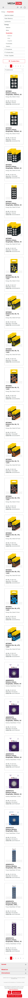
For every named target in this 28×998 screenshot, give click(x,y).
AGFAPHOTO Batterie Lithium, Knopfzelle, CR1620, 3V (13, 682)
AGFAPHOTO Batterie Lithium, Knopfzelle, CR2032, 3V (14, 939)
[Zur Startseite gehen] (14, 3)
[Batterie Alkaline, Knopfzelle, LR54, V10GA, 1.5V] (14, 891)
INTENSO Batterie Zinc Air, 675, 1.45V (13, 608)
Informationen (5, 973)
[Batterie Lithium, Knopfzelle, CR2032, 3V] (14, 81)
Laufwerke (7, 21)
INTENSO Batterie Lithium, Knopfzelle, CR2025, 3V (14, 129)
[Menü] (3, 7)
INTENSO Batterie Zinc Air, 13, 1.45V (12, 387)
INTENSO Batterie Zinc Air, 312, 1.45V (13, 497)
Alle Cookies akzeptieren (14, 995)
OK (9, 992)
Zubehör (8, 46)
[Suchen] (17, 7)
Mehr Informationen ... (14, 989)
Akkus (7, 30)
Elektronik (9, 35)
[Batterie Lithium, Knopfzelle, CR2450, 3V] (14, 781)
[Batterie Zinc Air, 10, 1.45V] (14, 265)
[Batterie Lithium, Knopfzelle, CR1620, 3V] (14, 670)
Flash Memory (8, 18)
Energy (6, 24)
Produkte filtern (15, 61)
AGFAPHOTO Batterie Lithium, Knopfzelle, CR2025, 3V (14, 755)
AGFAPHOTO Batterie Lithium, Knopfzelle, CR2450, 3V (14, 792)
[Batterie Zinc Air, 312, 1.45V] (14, 486)
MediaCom (4, 969)
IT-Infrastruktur (8, 52)
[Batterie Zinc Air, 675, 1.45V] (14, 597)
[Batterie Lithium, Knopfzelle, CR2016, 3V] (14, 707)
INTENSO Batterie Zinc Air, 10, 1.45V (12, 277)
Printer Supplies (9, 55)
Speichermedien (9, 15)
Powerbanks (9, 43)
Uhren (8, 38)
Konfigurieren (16, 992)
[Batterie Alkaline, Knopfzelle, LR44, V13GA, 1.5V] (14, 818)
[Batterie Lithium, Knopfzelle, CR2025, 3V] (14, 118)
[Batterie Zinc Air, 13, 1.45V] (14, 376)
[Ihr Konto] (21, 7)
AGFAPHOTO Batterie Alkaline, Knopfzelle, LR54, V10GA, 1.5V (11, 903)
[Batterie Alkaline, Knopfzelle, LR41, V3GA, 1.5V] (14, 855)
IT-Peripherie (8, 49)
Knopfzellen (9, 33)
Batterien (8, 27)
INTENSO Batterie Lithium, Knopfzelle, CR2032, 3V (14, 92)
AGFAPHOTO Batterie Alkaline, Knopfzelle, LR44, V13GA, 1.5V (11, 829)
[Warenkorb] (25, 7)
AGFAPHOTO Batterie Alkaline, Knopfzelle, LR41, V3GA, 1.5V (14, 866)
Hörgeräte (9, 40)
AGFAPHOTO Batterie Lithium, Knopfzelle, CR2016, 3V (13, 718)
